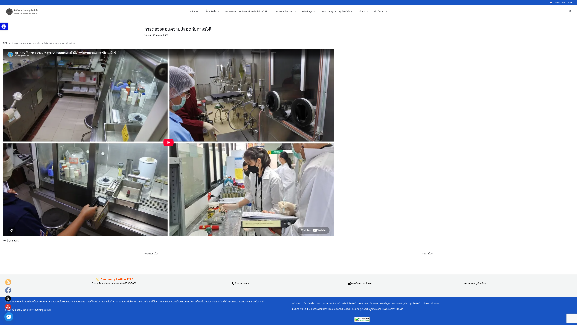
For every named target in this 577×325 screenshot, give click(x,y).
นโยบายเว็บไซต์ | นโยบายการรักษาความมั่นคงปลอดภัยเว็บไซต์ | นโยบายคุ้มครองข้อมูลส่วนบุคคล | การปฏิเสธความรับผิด (347, 309)
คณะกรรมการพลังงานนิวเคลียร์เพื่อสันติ (246, 11)
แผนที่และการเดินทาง (361, 283)
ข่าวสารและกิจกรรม (283, 11)
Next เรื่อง (428, 254)
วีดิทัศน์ (147, 35)
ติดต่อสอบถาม (241, 283)
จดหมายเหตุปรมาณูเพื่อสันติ (335, 11)
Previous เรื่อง (150, 254)
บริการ (362, 11)
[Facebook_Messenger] (8, 316)
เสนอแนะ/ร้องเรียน (476, 283)
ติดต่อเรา (379, 11)
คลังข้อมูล (307, 11)
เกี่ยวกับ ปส (211, 11)
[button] (4, 26)
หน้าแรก (194, 11)
